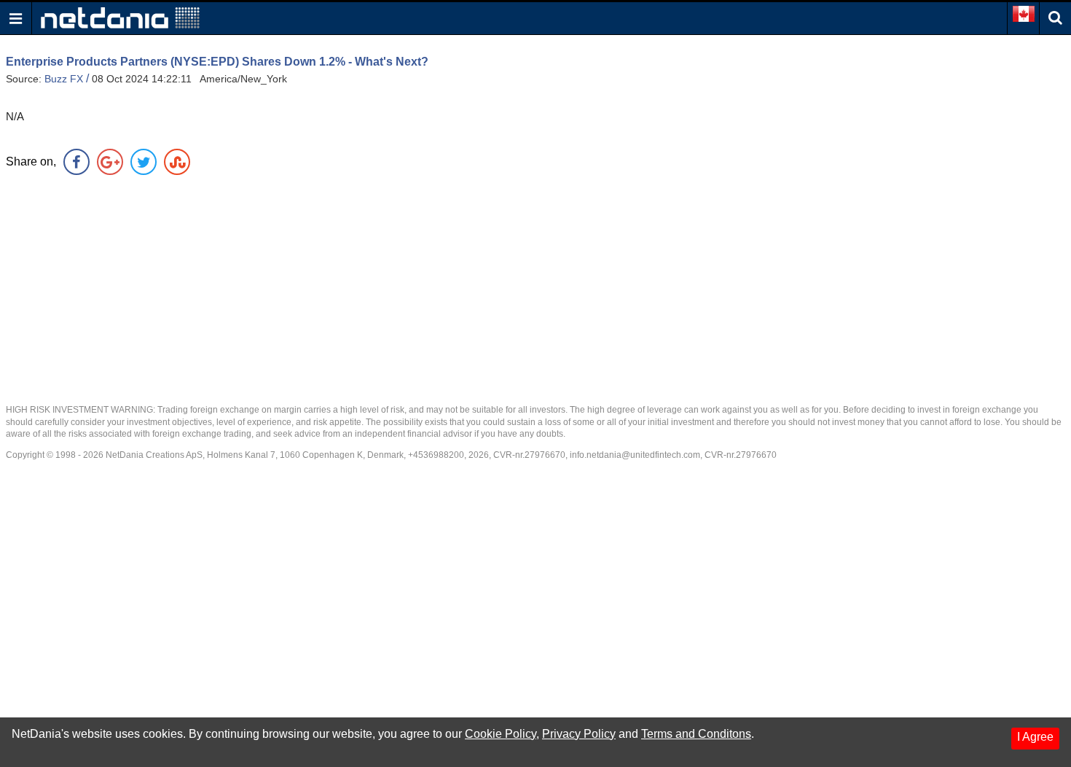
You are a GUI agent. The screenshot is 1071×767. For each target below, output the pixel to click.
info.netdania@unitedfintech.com (635, 455)
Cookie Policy (500, 734)
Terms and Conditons (696, 734)
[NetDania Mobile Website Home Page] (120, 17)
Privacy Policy (579, 734)
